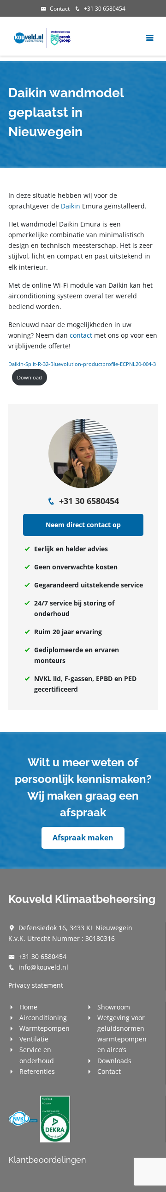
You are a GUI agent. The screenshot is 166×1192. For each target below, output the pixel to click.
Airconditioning (43, 1017)
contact (81, 335)
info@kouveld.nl (43, 967)
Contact (60, 9)
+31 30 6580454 (104, 9)
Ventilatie (33, 1038)
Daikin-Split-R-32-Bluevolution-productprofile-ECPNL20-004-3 (82, 363)
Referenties (37, 1071)
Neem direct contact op (83, 524)
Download (29, 377)
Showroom (113, 1007)
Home (28, 1007)
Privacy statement (35, 985)
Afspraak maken (83, 838)
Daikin (70, 206)
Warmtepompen (44, 1028)
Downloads (114, 1060)
